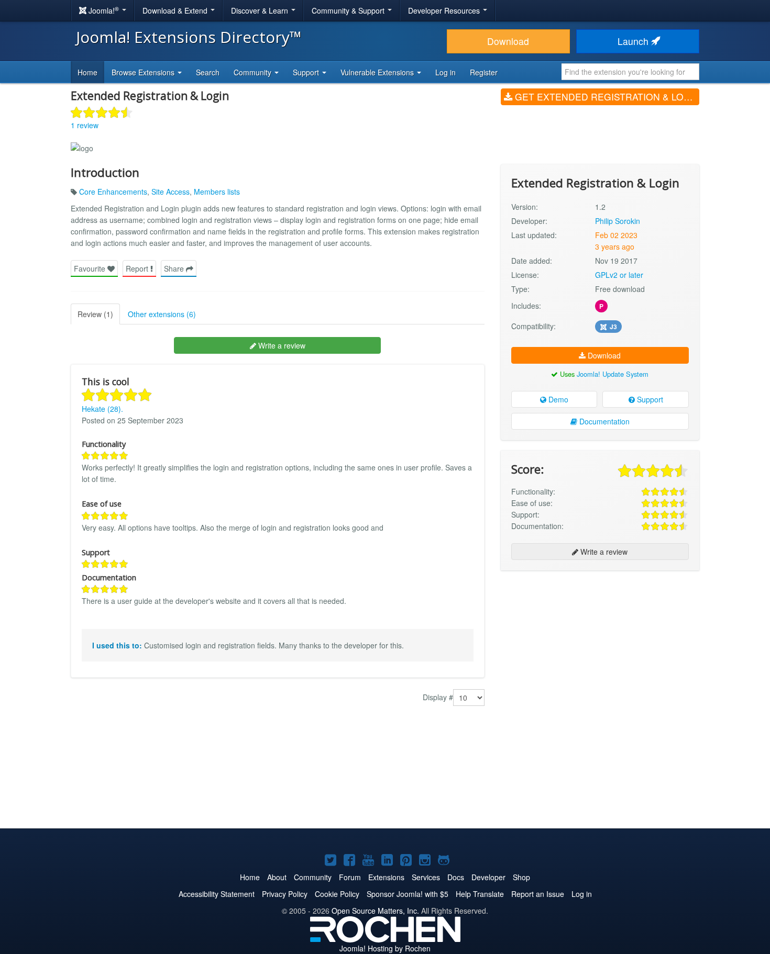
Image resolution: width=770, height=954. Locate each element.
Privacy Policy (284, 894)
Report (138, 268)
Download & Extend (176, 10)
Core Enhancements (113, 191)
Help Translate (480, 894)
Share (175, 268)
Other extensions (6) (162, 314)
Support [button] (307, 72)
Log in (445, 72)
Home (87, 72)
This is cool (105, 381)
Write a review (280, 345)
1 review (84, 125)
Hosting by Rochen (385, 948)
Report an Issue (537, 894)
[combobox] (630, 71)
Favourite (90, 268)
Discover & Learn (260, 10)
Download (508, 41)
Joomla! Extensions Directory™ (189, 37)
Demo (557, 399)
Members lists (217, 191)
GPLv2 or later (619, 275)
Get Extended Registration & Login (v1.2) (605, 96)
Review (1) (95, 314)
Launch (634, 41)
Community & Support (349, 10)
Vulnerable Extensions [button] (378, 72)
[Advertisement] (600, 646)
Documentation (603, 421)
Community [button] (253, 72)
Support (649, 399)
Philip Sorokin (617, 221)
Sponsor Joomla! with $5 (407, 894)
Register (484, 72)
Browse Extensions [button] (144, 72)
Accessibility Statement (217, 894)
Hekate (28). (102, 408)
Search (207, 72)
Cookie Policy (337, 894)
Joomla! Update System (612, 374)
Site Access (170, 191)
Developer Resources (445, 10)
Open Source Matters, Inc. (375, 910)
